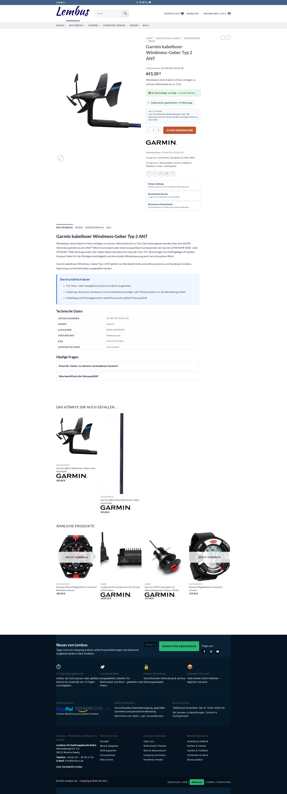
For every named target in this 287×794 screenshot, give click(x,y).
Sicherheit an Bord (197, 755)
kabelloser (186, 162)
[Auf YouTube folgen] (150, 2)
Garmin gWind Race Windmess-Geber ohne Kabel (120, 501)
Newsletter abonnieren (179, 646)
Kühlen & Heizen (196, 745)
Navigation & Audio (168, 38)
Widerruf (197, 782)
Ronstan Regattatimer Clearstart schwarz (205, 589)
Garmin (177, 162)
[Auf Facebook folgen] (137, 2)
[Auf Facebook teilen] (149, 173)
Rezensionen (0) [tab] (94, 227)
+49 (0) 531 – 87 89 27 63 (80, 757)
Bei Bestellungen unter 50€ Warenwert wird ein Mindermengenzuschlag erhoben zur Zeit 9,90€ (173, 117)
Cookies (210, 782)
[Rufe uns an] (147, 2)
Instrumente (192, 38)
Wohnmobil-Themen (155, 745)
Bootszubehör (166, 162)
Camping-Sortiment (155, 755)
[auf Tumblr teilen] (173, 173)
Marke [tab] (79, 227)
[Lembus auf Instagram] (211, 651)
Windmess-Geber (154, 166)
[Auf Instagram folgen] (140, 2)
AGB (185, 782)
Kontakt (104, 741)
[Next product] (222, 37)
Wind (152, 41)
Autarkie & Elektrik (197, 741)
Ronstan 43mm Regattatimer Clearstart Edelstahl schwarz (76, 589)
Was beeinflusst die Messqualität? (79, 376)
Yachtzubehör (170, 166)
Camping (93, 25)
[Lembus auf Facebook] (204, 651)
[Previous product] (228, 37)
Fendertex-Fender (114, 25)
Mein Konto (106, 759)
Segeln (60, 25)
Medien (134, 25)
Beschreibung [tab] (64, 227)
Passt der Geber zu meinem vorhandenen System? (88, 365)
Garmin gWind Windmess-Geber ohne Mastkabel (76, 470)
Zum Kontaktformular (69, 766)
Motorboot (76, 25)
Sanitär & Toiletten (197, 750)
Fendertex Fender (153, 759)
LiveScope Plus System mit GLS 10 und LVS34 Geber (120, 589)
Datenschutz (224, 782)
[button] (192, 14)
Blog (145, 25)
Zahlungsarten (108, 750)
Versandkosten (159, 114)
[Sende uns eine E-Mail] (143, 2)
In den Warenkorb (180, 130)
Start (149, 38)
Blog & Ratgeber (109, 745)
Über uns (149, 741)
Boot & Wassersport (155, 750)
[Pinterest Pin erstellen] (167, 173)
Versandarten (107, 755)
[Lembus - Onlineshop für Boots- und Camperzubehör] (73, 14)
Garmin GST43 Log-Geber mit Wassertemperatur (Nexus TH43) (162, 589)
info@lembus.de (74, 760)
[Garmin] (161, 142)
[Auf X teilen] (155, 173)
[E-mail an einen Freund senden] (161, 173)
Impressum (174, 782)
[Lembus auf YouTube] (217, 651)
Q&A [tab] (108, 227)
